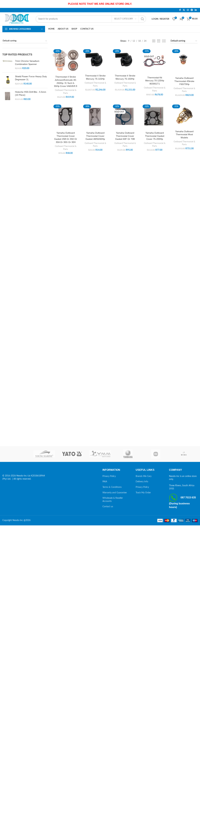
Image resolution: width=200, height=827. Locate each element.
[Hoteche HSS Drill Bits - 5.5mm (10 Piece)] (7, 96)
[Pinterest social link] (192, 10)
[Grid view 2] (153, 41)
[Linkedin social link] (196, 10)
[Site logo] (17, 19)
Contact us (107, 506)
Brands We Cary (143, 476)
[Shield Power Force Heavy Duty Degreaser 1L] (7, 80)
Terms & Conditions (112, 487)
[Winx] (184, 454)
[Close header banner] (196, 4)
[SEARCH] (142, 19)
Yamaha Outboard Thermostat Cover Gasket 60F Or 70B (125, 136)
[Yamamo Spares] (100, 454)
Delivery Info (142, 482)
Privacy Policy (109, 476)
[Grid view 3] (158, 41)
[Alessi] (16, 454)
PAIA (104, 482)
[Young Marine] (44, 454)
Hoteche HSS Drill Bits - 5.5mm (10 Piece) (30, 93)
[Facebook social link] (180, 10)
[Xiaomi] (156, 454)
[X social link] (184, 10)
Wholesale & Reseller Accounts (112, 499)
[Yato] (72, 454)
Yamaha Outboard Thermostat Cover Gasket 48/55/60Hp (95, 136)
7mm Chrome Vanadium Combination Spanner (27, 62)
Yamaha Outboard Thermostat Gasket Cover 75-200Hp (154, 136)
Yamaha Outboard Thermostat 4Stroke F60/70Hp (184, 81)
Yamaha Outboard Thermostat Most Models (184, 134)
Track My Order (143, 493)
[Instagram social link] (188, 10)
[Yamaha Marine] (128, 454)
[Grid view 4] (164, 41)
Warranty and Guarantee (114, 493)
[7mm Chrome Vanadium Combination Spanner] (7, 65)
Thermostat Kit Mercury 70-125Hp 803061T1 (154, 80)
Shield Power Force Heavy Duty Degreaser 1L (31, 78)
